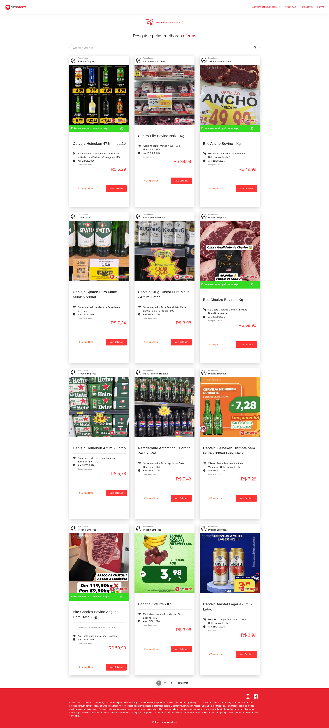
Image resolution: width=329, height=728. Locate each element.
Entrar (320, 7)
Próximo (182, 683)
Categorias (290, 7)
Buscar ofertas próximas (267, 7)
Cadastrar (307, 7)
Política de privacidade (164, 722)
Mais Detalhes (116, 188)
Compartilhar (86, 188)
